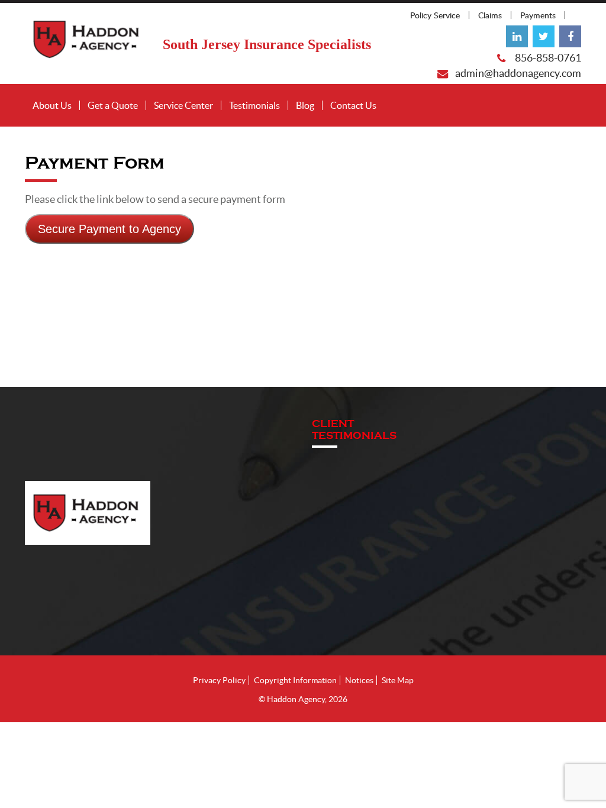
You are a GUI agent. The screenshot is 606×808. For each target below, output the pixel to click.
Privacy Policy (219, 680)
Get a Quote (113, 105)
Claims (490, 15)
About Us (52, 105)
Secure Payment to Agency (109, 228)
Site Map (398, 680)
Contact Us (353, 105)
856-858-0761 (548, 58)
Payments (538, 15)
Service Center (183, 105)
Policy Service (435, 15)
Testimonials (254, 105)
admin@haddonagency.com (518, 73)
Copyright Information (295, 680)
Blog (305, 105)
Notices (359, 680)
